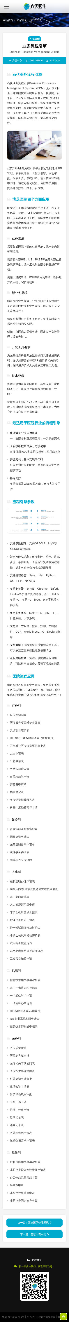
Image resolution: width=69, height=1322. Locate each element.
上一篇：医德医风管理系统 (33, 1222)
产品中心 (22, 20)
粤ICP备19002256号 (13, 1316)
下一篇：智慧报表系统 (33, 1234)
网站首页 (8, 20)
